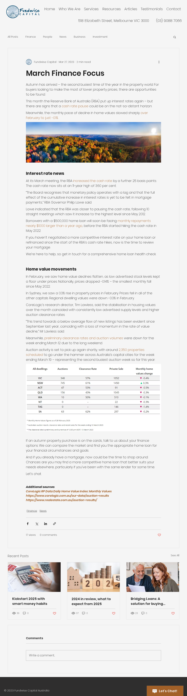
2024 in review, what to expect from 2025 (91, 601)
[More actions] (159, 62)
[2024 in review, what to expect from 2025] (93, 577)
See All (175, 555)
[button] (174, 36)
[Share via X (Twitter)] (36, 523)
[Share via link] (54, 523)
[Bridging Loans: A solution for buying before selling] (152, 577)
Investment (100, 37)
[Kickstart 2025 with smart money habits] (34, 577)
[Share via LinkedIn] (45, 523)
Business (79, 37)
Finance (30, 37)
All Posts (13, 37)
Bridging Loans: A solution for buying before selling (147, 601)
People (47, 37)
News (63, 37)
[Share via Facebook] (27, 523)
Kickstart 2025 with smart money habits (29, 601)
